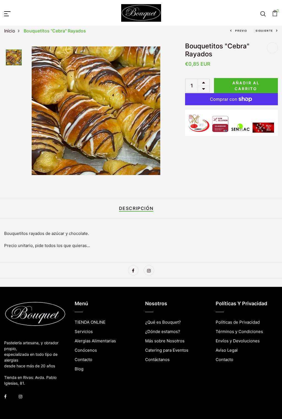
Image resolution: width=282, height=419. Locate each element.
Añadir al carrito (246, 86)
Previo (241, 30)
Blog (79, 368)
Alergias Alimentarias (95, 340)
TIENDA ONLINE (90, 322)
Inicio (9, 31)
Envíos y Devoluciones (238, 340)
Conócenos (86, 350)
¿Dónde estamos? (162, 331)
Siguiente (264, 30)
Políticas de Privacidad (238, 322)
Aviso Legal (227, 350)
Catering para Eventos (166, 350)
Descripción (136, 208)
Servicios (84, 331)
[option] (13, 57)
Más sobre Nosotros (165, 340)
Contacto (83, 359)
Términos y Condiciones (239, 331)
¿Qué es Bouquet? (163, 322)
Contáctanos (157, 359)
